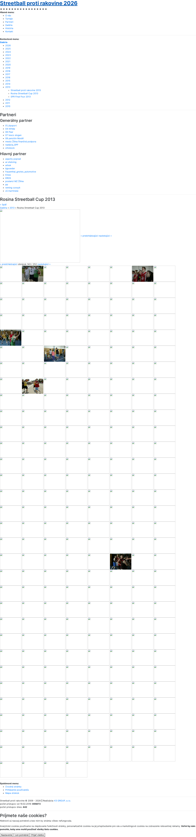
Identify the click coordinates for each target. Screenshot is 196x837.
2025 (8, 48)
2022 (8, 58)
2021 (7, 61)
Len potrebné (22, 835)
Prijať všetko (37, 835)
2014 (7, 83)
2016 (7, 77)
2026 (8, 45)
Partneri (9, 22)
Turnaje (9, 18)
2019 (7, 67)
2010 (7, 106)
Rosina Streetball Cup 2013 (24, 93)
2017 (7, 74)
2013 (7, 87)
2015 (7, 80)
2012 (7, 99)
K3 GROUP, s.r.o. (62, 800)
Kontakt (9, 31)
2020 (8, 64)
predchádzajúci (8, 264)
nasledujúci (44, 264)
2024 (8, 52)
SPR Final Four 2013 (21, 96)
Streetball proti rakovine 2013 (26, 90)
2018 (7, 71)
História (9, 28)
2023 (8, 55)
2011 (7, 103)
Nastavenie (6, 835)
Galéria (8, 25)
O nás (8, 15)
